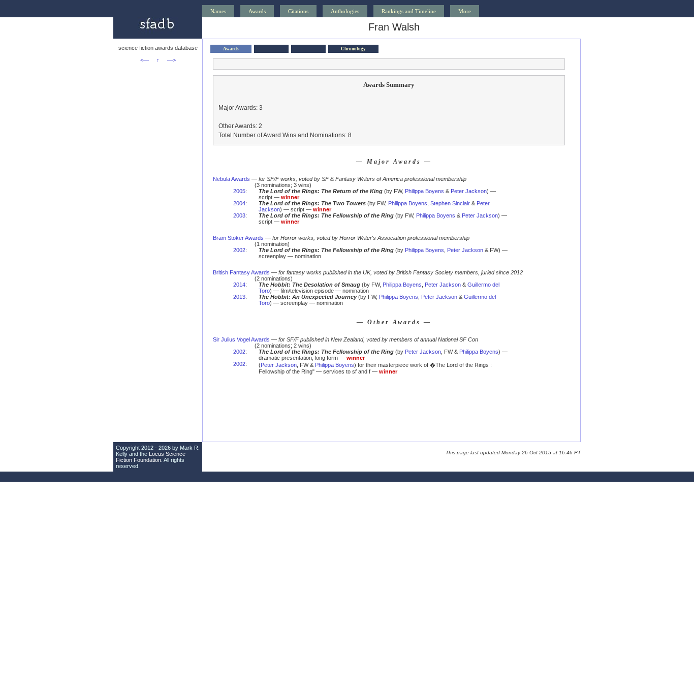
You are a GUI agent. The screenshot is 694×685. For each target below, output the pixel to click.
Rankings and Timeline (409, 11)
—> (171, 60)
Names (218, 11)
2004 (239, 203)
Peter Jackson (469, 191)
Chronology (353, 48)
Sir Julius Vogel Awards (241, 339)
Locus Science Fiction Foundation (150, 457)
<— (144, 60)
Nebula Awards (231, 179)
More (464, 11)
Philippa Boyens (424, 191)
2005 (239, 191)
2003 (239, 215)
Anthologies (345, 11)
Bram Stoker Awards (238, 238)
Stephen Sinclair (450, 203)
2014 (239, 285)
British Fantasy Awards (241, 272)
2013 (239, 297)
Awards (257, 11)
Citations (298, 11)
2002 (239, 250)
